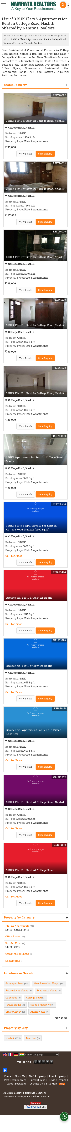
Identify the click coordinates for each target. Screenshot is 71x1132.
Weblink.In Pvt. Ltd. (40, 1096)
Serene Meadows (40, 1004)
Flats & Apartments (17, 926)
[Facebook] (5, 1069)
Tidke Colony (14, 1011)
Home (6, 35)
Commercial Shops (17, 953)
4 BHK (25, 929)
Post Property (57, 1076)
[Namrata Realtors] (33, 6)
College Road (59, 35)
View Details (25, 153)
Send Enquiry (45, 153)
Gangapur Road (15, 983)
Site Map (51, 1083)
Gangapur (11, 997)
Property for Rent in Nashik (35, 35)
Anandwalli (37, 1011)
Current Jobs (37, 1080)
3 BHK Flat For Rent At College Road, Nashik (35, 802)
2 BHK (8, 929)
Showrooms (12, 960)
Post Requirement (15, 1080)
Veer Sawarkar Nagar (47, 983)
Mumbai (31, 1038)
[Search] (63, 5)
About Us (19, 1076)
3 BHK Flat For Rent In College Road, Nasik (34, 257)
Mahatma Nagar (47, 990)
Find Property (37, 1076)
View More (60, 1017)
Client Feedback (16, 1083)
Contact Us (36, 1083)
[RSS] (62, 1083)
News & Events (57, 1080)
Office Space (12, 936)
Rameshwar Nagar (17, 990)
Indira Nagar (13, 1004)
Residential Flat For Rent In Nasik (29, 597)
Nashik (15, 35)
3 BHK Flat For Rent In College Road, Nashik (35, 120)
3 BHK (17, 929)
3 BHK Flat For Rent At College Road (30, 870)
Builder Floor (13, 943)
